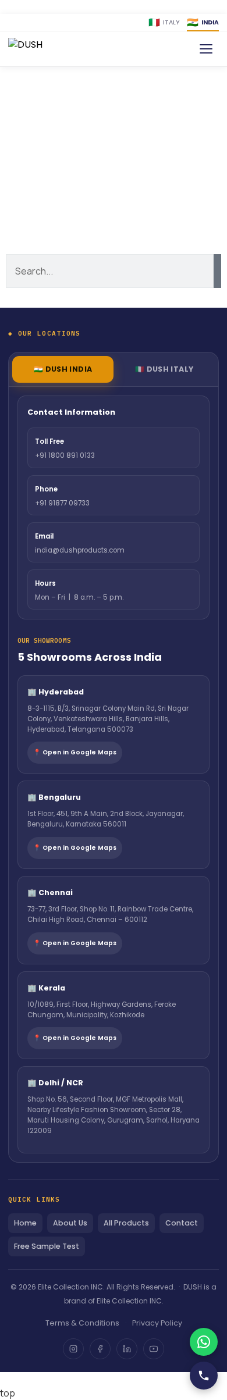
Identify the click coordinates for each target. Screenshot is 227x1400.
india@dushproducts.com (80, 550)
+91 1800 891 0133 (65, 455)
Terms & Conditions (82, 1323)
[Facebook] (100, 1348)
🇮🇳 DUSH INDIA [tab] (63, 369)
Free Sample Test (46, 1246)
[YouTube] (153, 1348)
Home (25, 1223)
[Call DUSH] (204, 1376)
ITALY (164, 22)
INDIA (203, 22)
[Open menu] (206, 49)
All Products (126, 1223)
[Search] (217, 271)
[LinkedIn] (126, 1348)
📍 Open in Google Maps (74, 752)
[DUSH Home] (42, 49)
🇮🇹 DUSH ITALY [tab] (164, 369)
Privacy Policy (157, 1323)
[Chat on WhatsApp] (204, 1342)
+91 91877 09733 (62, 503)
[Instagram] (73, 1348)
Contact (181, 1223)
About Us (70, 1223)
